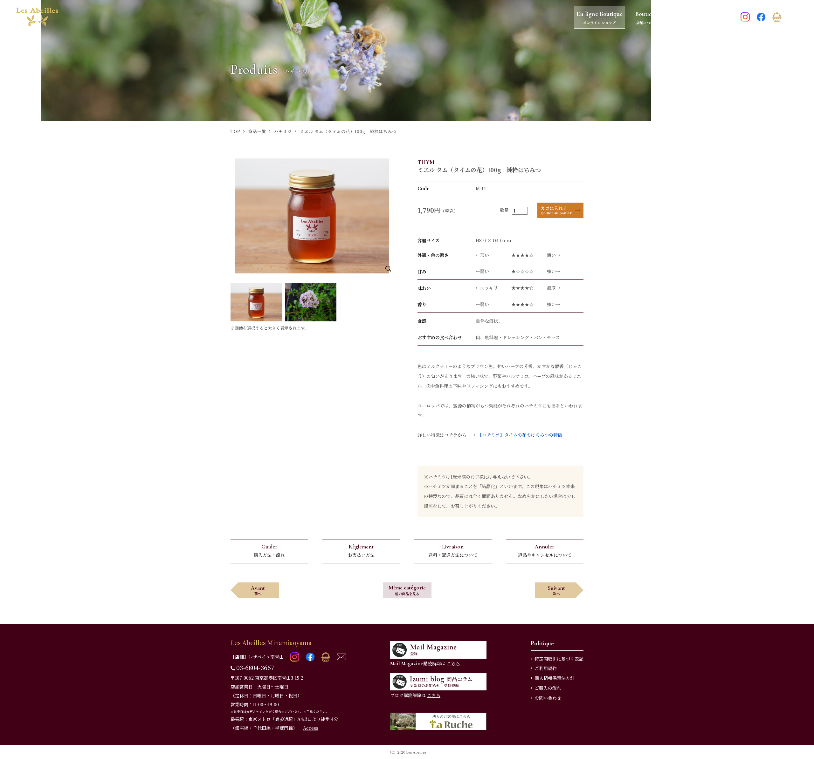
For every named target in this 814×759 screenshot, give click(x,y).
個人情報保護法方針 (555, 678)
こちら (453, 663)
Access (310, 728)
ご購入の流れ (548, 688)
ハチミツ (283, 131)
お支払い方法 (361, 550)
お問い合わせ (548, 698)
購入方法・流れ (269, 550)
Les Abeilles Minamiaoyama (271, 642)
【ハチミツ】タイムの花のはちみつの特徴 (521, 435)
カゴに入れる (556, 210)
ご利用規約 (546, 668)
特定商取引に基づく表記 (559, 658)
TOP (235, 131)
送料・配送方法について (452, 550)
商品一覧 (257, 131)
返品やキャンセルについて (544, 550)
